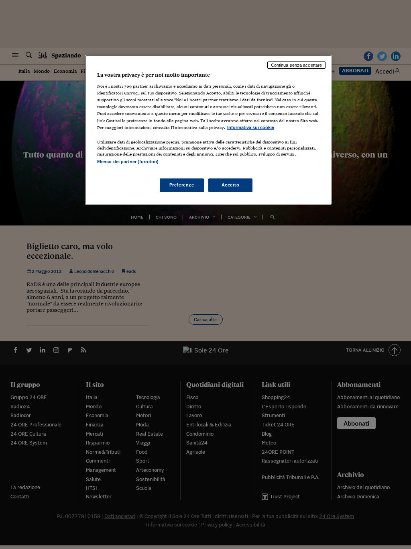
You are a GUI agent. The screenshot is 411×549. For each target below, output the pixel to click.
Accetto (231, 184)
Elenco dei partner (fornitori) (128, 161)
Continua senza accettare (296, 65)
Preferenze (181, 184)
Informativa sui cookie (250, 127)
